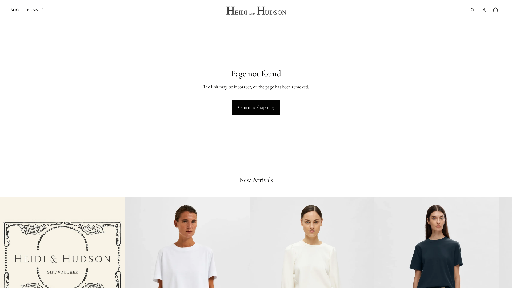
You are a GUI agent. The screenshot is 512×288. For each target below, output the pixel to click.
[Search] (472, 10)
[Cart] (495, 10)
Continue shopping (256, 107)
